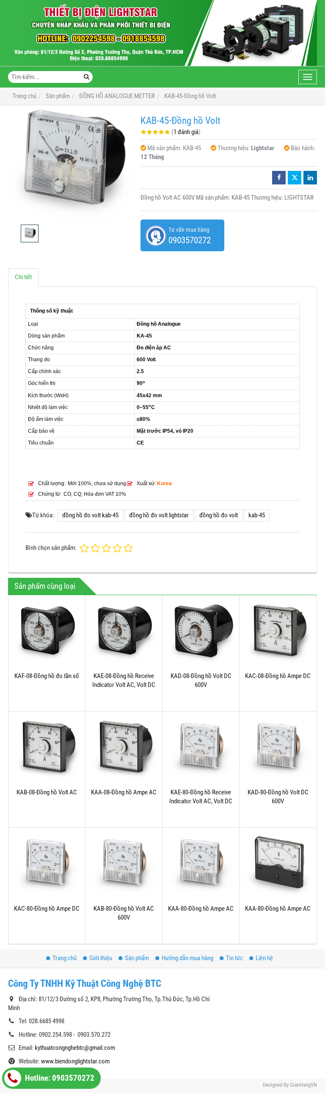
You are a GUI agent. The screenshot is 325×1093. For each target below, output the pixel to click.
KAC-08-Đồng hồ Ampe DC (278, 676)
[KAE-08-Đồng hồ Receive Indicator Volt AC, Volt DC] (124, 633)
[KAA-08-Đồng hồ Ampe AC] (124, 750)
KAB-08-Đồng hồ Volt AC (47, 792)
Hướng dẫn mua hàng (187, 958)
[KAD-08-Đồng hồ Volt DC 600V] (201, 633)
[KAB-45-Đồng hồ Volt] (70, 165)
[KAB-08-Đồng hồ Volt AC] (47, 750)
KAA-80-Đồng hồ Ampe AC (201, 908)
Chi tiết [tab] (23, 277)
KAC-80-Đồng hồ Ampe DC (47, 908)
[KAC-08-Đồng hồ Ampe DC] (278, 633)
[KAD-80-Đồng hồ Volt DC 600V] (278, 750)
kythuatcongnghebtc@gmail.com (75, 1048)
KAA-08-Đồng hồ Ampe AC (124, 792)
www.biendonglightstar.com (75, 1061)
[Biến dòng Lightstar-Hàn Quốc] (162, 33)
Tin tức (234, 958)
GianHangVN (303, 1085)
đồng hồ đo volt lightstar (159, 515)
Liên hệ (264, 958)
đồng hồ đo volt (218, 515)
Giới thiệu (100, 958)
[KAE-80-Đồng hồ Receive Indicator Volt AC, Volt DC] (201, 750)
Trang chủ (64, 958)
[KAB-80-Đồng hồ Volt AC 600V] (124, 866)
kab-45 (256, 515)
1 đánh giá (186, 132)
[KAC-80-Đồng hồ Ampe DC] (47, 866)
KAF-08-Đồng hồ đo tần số (46, 676)
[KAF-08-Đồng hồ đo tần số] (47, 633)
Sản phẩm (137, 958)
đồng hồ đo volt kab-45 (90, 515)
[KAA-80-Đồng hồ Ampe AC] (201, 866)
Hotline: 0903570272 (58, 1078)
